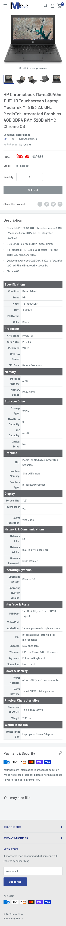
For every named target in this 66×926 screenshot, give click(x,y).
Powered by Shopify (13, 918)
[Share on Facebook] (39, 204)
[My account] (52, 6)
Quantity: (9, 177)
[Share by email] (60, 204)
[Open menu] (5, 5)
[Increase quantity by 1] (39, 177)
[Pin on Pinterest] (46, 204)
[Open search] (46, 6)
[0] (59, 6)
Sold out (33, 190)
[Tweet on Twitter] (53, 204)
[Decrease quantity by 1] (20, 177)
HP (5, 139)
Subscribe (15, 881)
